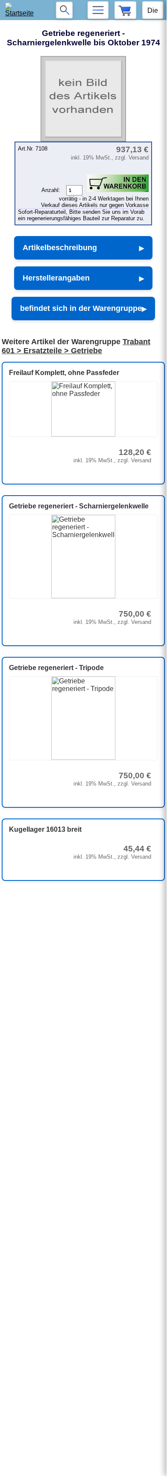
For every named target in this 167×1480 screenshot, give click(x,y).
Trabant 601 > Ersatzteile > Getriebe (76, 346)
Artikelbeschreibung (60, 247)
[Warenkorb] (125, 10)
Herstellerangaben (56, 278)
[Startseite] (22, 10)
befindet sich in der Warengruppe (81, 308)
